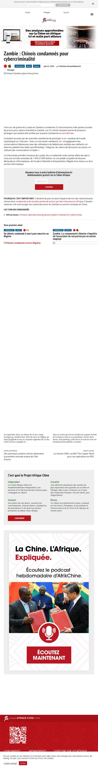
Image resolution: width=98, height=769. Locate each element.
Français (47, 12)
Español (66, 12)
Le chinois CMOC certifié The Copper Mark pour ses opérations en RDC (73, 455)
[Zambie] (9, 66)
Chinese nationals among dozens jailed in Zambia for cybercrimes (50, 214)
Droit (29, 66)
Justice (36, 66)
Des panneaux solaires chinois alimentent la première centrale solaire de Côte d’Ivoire (24, 456)
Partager (10, 70)
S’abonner (19, 518)
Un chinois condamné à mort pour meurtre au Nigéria (26, 235)
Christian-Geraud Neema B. (70, 66)
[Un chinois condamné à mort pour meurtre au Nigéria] (27, 336)
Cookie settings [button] (10, 763)
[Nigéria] (27, 230)
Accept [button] (23, 763)
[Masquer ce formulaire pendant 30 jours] (93, 4)
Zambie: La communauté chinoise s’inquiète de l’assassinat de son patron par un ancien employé (75, 236)
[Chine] (5, 66)
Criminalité (20, 66)
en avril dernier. (66, 133)
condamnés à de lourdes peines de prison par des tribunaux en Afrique (49, 201)
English (27, 12)
